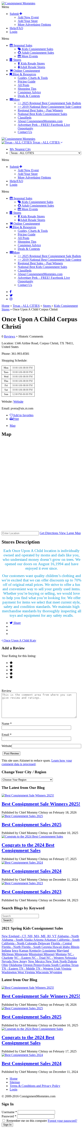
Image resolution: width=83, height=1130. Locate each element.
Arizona (38, 939)
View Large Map (70, 533)
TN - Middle (27, 968)
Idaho (67, 947)
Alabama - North (68, 936)
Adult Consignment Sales (37, 52)
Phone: (6, 353)
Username (9, 1112)
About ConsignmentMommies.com (40, 121)
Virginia (66, 968)
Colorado (31, 943)
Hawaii (58, 947)
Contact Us (25, 132)
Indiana (6, 950)
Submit (15, 13)
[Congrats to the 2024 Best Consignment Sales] (32, 836)
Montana (61, 954)
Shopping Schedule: (14, 360)
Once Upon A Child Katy (19, 640)
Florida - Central (61, 943)
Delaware (44, 943)
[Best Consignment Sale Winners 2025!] (28, 795)
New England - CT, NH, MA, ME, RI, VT (29, 936)
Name (7, 723)
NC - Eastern (23, 957)
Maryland (63, 950)
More (16, 99)
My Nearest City (20, 149)
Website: (7, 401)
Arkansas (50, 939)
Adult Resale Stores (32, 67)
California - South (68, 939)
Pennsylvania (42, 965)
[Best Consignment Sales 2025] (22, 816)
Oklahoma (15, 965)
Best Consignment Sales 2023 (31, 891)
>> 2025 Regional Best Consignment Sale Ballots (49, 103)
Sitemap (15, 1082)
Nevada (7, 961)
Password (9, 1116)
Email (6, 734)
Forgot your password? (62, 1120)
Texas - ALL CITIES (46, 142)
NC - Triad (39, 957)
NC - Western (55, 957)
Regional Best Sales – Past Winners (40, 110)
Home (5, 305)
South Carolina (61, 965)
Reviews (9, 336)
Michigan (8, 954)
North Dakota (68, 961)
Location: (8, 343)
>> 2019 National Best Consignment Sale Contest (49, 106)
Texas (75, 965)
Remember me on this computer (27, 1120)
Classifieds (24, 117)
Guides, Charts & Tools (33, 78)
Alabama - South (13, 939)
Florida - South (32, 947)
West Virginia (27, 972)
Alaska (28, 939)
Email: (6, 408)
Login (13, 31)
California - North (13, 943)
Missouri (49, 954)
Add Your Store (28, 21)
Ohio (5, 965)
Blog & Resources (24, 74)
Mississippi (36, 954)
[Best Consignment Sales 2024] (22, 862)
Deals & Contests (29, 96)
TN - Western (45, 968)
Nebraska (71, 957)
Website (18, 401)
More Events (29, 56)
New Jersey (19, 961)
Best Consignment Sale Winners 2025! (41, 804)
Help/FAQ (16, 28)
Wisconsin (43, 972)
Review (6, 690)
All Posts (23, 85)
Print (16, 418)
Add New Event (28, 17)
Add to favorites (23, 415)
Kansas (23, 950)
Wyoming (56, 972)
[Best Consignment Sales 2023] (22, 883)
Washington (10, 972)
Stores (16, 60)
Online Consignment (26, 70)
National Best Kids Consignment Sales (42, 114)
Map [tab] (13, 425)
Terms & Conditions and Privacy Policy (35, 1086)
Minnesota (21, 954)
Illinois (75, 947)
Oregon (28, 965)
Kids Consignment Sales (37, 49)
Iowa (15, 950)
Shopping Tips (27, 88)
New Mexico (37, 961)
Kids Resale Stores (32, 63)
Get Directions (49, 533)
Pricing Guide (26, 81)
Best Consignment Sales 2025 (31, 824)
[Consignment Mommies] (18, 3)
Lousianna (49, 950)
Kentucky (36, 950)
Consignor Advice (29, 92)
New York (52, 961)
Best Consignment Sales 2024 (31, 871)
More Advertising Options (34, 24)
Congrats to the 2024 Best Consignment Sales (28, 847)
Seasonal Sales (22, 45)
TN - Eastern (10, 968)
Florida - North (12, 947)
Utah (57, 968)
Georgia (47, 947)
